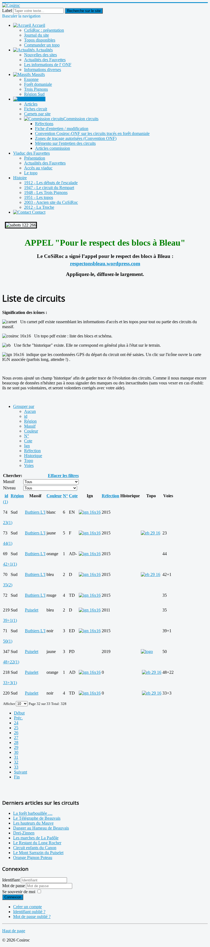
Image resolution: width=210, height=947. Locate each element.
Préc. (18, 718)
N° (26, 436)
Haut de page (13, 930)
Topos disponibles (39, 40)
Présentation (34, 158)
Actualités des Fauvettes (45, 59)
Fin (17, 777)
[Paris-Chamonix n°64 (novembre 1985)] (150, 533)
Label (7, 10)
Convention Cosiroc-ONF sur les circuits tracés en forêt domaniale (92, 133)
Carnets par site (37, 113)
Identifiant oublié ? (29, 911)
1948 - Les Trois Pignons (46, 192)
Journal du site (36, 35)
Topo (28, 460)
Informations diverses (42, 69)
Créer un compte (27, 906)
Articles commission (52, 148)
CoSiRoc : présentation (44, 30)
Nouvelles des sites (40, 54)
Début (19, 713)
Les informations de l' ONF (47, 64)
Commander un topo (42, 45)
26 (16, 732)
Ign (27, 445)
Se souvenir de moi (18, 891)
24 (16, 722)
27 (16, 737)
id (25, 416)
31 (16, 757)
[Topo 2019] (147, 651)
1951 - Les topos (38, 197)
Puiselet (31, 610)
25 (16, 727)
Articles (30, 104)
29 (16, 747)
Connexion (12, 897)
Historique (33, 455)
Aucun (30, 411)
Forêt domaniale (38, 84)
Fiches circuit (35, 109)
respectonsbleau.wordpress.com (105, 263)
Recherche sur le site (84, 11)
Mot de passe (14, 885)
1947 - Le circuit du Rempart (49, 187)
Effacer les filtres (63, 475)
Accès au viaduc (38, 168)
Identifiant (11, 880)
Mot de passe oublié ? (32, 916)
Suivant (20, 772)
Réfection (32, 450)
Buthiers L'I (35, 512)
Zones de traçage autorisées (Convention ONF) (75, 138)
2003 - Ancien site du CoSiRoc (51, 202)
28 (16, 742)
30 (16, 752)
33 (16, 767)
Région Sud (34, 94)
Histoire (20, 177)
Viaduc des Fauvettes (31, 153)
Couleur (31, 431)
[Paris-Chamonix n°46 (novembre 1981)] (150, 574)
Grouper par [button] (23, 406)
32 (16, 762)
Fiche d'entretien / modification (61, 128)
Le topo (30, 172)
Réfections (44, 123)
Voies (29, 465)
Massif (30, 426)
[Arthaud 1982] (151, 672)
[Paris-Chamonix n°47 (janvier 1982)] (151, 693)
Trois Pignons (36, 89)
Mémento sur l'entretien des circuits (65, 143)
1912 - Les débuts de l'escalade (51, 182)
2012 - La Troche (39, 207)
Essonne (31, 79)
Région (30, 421)
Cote (28, 441)
